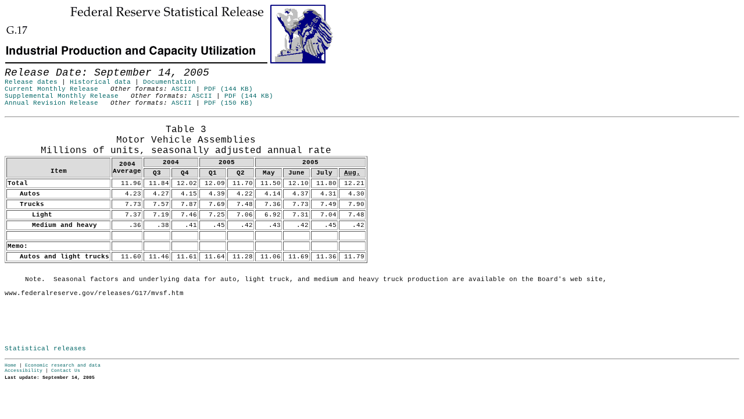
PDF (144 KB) (228, 89)
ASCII (181, 89)
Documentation (169, 82)
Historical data (100, 82)
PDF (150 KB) (228, 103)
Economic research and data (63, 365)
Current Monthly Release (51, 89)
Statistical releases (45, 348)
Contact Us (65, 370)
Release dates (31, 82)
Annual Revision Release (51, 103)
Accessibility (23, 370)
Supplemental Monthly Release (62, 96)
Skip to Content (18, 65)
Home (10, 365)
